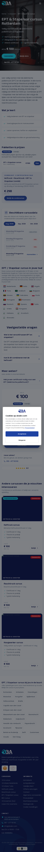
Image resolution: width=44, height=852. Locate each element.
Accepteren (22, 434)
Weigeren (22, 440)
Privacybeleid (29, 428)
